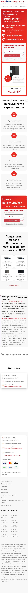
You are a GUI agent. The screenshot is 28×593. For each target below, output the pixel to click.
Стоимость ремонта (7, 481)
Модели (15, 100)
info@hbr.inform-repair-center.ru (14, 381)
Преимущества (5, 100)
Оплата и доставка (6, 484)
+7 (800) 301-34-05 (17, 2)
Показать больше (14, 285)
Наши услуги (5, 498)
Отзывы (22, 100)
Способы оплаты (6, 505)
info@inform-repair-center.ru (13, 443)
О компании (4, 492)
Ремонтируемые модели (8, 495)
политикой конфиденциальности (17, 59)
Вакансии (4, 489)
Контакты (4, 486)
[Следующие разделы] (27, 100)
